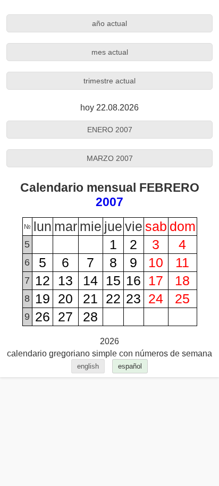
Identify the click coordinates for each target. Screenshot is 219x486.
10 (155, 262)
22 (113, 298)
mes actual (109, 52)
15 (113, 280)
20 (65, 298)
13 (65, 280)
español (130, 366)
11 (182, 262)
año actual (109, 23)
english (88, 366)
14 (90, 280)
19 (42, 298)
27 (65, 316)
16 (133, 280)
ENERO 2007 (109, 129)
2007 (109, 202)
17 (155, 280)
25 (182, 298)
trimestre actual (109, 80)
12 (42, 280)
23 (133, 298)
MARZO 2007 (110, 158)
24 (155, 298)
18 (182, 280)
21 (90, 298)
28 (90, 316)
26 (42, 316)
